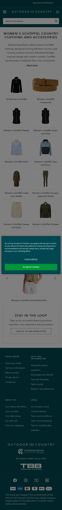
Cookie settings (31, 259)
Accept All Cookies (31, 267)
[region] (31, 255)
